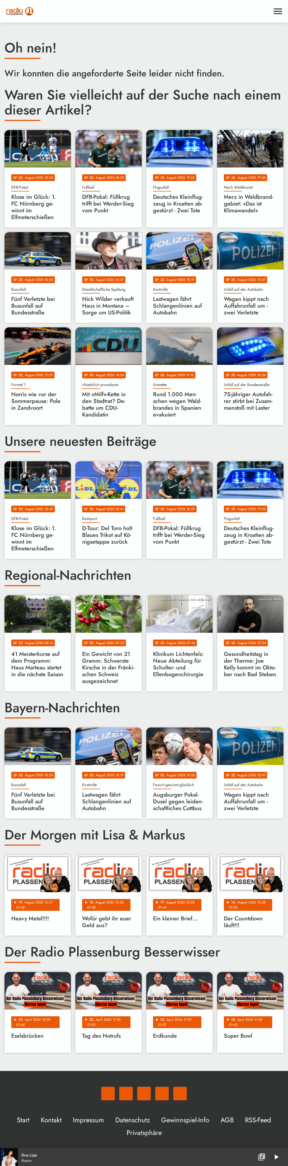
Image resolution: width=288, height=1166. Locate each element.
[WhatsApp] (108, 1093)
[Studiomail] (162, 1093)
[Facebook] (126, 1093)
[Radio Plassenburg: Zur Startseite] (137, 11)
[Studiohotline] (180, 1093)
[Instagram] (144, 1093)
